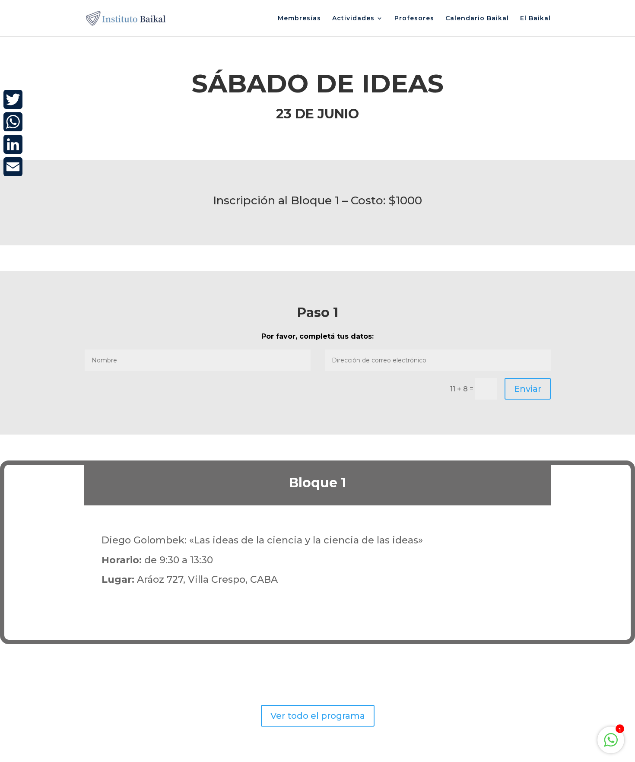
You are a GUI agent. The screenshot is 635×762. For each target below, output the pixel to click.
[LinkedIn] (13, 144)
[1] (611, 744)
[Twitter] (13, 99)
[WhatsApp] (13, 122)
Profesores (414, 18)
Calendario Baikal (477, 18)
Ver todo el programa (317, 716)
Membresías (299, 18)
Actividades (353, 18)
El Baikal (535, 18)
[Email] (13, 167)
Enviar (527, 389)
